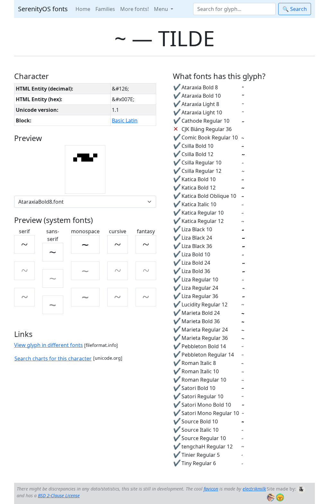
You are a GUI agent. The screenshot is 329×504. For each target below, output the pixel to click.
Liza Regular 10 (200, 279)
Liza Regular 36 (200, 296)
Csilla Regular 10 (201, 162)
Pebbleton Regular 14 (208, 354)
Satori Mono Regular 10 (210, 413)
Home (83, 9)
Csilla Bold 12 (197, 154)
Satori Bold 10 (198, 388)
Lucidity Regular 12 (204, 304)
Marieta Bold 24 (201, 312)
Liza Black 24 (197, 237)
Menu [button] (161, 9)
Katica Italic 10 (199, 204)
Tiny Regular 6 (199, 463)
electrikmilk (254, 489)
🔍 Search (294, 9)
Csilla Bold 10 (197, 145)
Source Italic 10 (200, 429)
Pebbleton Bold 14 (204, 346)
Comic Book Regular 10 (210, 137)
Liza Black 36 (197, 246)
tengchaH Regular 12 (207, 446)
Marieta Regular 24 (205, 329)
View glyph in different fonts (48, 345)
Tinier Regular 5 (201, 454)
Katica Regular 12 (203, 221)
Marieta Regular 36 (205, 337)
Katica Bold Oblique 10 (209, 195)
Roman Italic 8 (199, 363)
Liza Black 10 (197, 229)
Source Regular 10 (204, 438)
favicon (211, 489)
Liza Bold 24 (196, 262)
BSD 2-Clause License (59, 495)
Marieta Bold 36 (201, 321)
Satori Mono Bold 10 (206, 404)
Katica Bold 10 (199, 179)
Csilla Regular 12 (201, 170)
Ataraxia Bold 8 (200, 87)
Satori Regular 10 (202, 396)
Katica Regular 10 (203, 212)
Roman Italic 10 (200, 371)
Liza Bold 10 (196, 254)
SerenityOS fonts (43, 8)
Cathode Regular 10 (205, 120)
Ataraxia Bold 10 (201, 95)
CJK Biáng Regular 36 (207, 129)
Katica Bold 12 (199, 187)
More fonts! (134, 9)
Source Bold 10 (200, 421)
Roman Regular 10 (204, 379)
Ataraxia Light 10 (202, 112)
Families (105, 9)
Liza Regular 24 (200, 287)
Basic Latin (125, 120)
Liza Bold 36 (196, 271)
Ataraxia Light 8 (200, 104)
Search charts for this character (53, 358)
